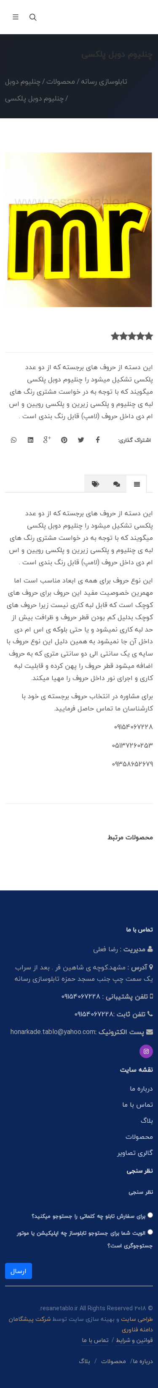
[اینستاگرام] (146, 1051)
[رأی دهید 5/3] (132, 337)
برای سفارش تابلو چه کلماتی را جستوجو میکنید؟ (89, 1216)
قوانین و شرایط (134, 1340)
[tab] (136, 483)
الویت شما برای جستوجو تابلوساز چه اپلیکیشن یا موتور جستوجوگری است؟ (85, 1239)
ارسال (19, 1271)
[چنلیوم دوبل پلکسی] (79, 229)
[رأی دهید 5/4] (123, 337)
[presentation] (136, 484)
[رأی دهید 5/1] (149, 337)
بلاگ (147, 1121)
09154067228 (80, 996)
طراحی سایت (137, 1319)
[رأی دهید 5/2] (140, 337)
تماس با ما (137, 1104)
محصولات (139, 1137)
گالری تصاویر (135, 1153)
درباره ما (141, 1088)
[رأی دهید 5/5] (115, 337)
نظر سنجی (141, 1192)
